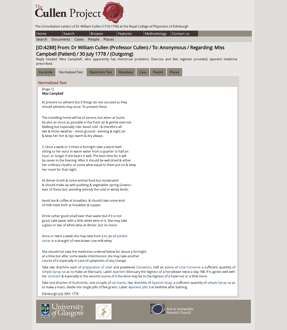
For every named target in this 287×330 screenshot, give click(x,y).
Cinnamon (144, 267)
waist (65, 151)
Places (108, 39)
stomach (54, 276)
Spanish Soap (162, 282)
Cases (79, 39)
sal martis (118, 282)
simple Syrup (51, 272)
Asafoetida (80, 282)
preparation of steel (97, 267)
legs (71, 136)
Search (69, 33)
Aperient (119, 272)
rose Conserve (190, 267)
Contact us (180, 33)
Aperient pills (138, 287)
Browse (97, 33)
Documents (60, 39)
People (93, 39)
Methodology (156, 33)
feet (61, 136)
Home (41, 33)
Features (125, 33)
